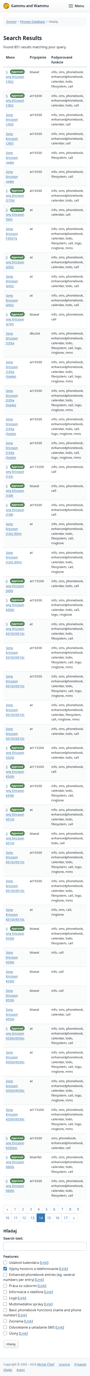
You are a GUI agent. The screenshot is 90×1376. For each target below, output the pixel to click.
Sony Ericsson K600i (15, 1162)
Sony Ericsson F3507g (12, 234)
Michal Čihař (45, 1364)
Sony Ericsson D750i (15, 195)
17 (66, 1218)
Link (44, 1262)
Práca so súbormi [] (27, 1285)
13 (32, 1218)
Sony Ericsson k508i (15, 791)
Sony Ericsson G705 (15, 319)
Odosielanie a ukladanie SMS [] (36, 1327)
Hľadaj (10, 1344)
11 (16, 1218)
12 (24, 1218)
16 (57, 1218)
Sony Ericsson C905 (12, 119)
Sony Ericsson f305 (15, 215)
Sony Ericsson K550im (15, 1143)
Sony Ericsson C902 (15, 77)
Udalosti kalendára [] (28, 1262)
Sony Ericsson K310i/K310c (15, 629)
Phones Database (32, 22)
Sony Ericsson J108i (15, 491)
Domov (11, 22)
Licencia (64, 1364)
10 (7, 1218)
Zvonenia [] (20, 1321)
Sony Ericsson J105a (12, 338)
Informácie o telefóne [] (30, 1292)
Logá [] (17, 1298)
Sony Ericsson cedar (12, 157)
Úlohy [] (18, 1333)
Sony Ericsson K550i (12, 1014)
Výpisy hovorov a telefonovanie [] (38, 1268)
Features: (11, 1256)
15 (49, 1218)
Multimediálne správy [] (30, 1304)
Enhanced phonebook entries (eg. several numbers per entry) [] (39, 1277)
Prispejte (80, 1364)
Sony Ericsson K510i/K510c (15, 857)
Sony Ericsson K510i (15, 814)
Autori (21, 1370)
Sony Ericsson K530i (15, 933)
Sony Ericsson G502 (15, 262)
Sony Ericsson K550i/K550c (15, 1033)
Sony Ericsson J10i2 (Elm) (14, 529)
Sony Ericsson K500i (15, 771)
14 (41, 1218)
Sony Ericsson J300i (15, 586)
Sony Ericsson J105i (15, 471)
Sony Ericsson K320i (15, 752)
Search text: (13, 1238)
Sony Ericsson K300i (15, 605)
